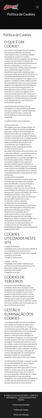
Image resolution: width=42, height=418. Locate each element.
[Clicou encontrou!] (11, 6)
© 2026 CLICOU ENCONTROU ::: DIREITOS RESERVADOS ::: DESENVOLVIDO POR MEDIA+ (21, 397)
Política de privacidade (21, 405)
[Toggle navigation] (37, 7)
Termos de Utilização (21, 415)
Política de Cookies (21, 410)
